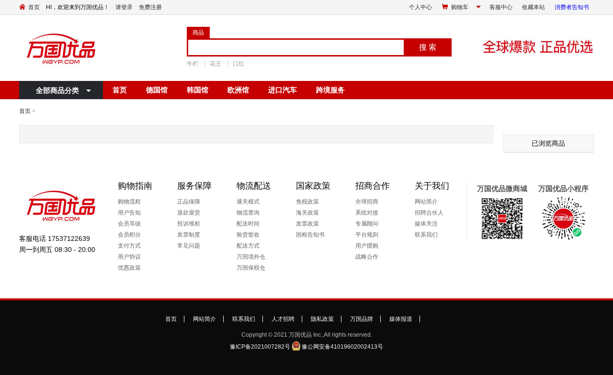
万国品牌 (361, 319)
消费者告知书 (572, 7)
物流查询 (248, 212)
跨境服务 (330, 90)
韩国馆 (197, 90)
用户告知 (129, 212)
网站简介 (426, 201)
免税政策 (307, 201)
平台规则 (366, 234)
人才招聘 (283, 319)
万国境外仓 (251, 256)
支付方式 (129, 245)
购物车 (459, 7)
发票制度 (188, 234)
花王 (215, 63)
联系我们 (426, 234)
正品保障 (188, 201)
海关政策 (307, 212)
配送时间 (248, 223)
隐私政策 (322, 319)
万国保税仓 (251, 267)
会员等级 (129, 223)
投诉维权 (188, 223)
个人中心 (420, 7)
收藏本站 (533, 7)
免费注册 (150, 7)
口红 (238, 63)
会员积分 (129, 234)
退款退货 (188, 212)
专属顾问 (366, 223)
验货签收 (248, 234)
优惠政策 (129, 267)
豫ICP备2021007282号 (260, 346)
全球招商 (366, 201)
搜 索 (427, 47)
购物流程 (129, 201)
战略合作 (366, 256)
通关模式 (248, 201)
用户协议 (129, 256)
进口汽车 (282, 90)
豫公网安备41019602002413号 (342, 346)
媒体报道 (400, 319)
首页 (34, 7)
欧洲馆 (238, 90)
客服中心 (500, 7)
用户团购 (366, 245)
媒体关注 (426, 223)
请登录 (124, 7)
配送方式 (248, 245)
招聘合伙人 (429, 212)
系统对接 (366, 212)
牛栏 (192, 63)
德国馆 (157, 90)
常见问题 (188, 245)
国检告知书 (310, 234)
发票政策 (307, 223)
